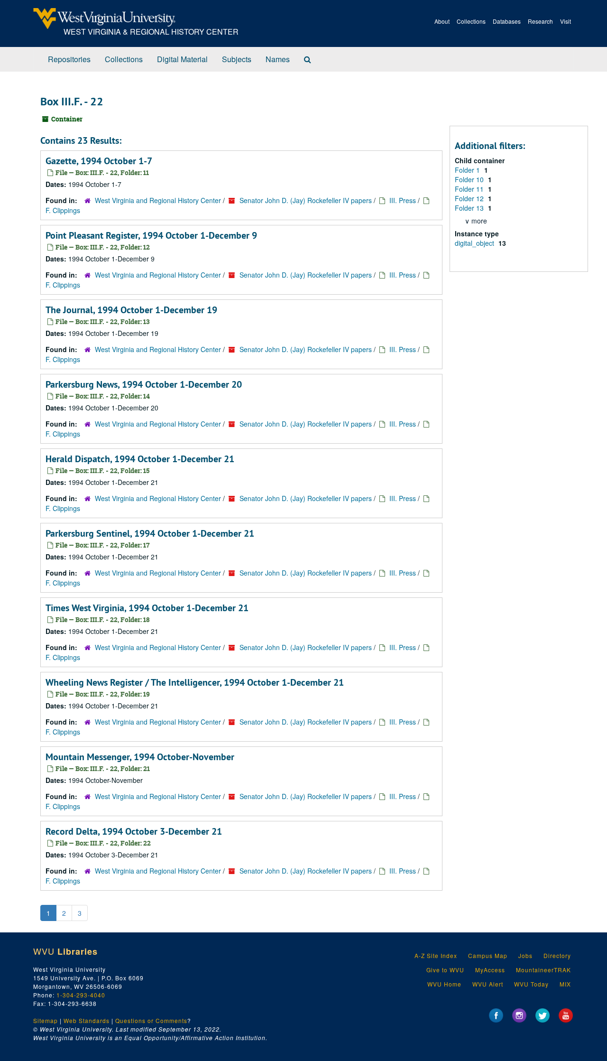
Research (540, 21)
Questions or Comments (151, 1020)
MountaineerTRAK (543, 970)
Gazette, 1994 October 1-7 (99, 161)
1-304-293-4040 (80, 995)
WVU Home (444, 984)
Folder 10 (470, 179)
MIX (565, 984)
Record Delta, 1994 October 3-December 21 (134, 831)
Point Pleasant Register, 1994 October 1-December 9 (151, 235)
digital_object (475, 243)
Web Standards (87, 1020)
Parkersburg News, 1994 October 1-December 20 (144, 384)
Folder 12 (470, 198)
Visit (565, 21)
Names (278, 59)
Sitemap (45, 1020)
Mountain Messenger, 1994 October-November (140, 757)
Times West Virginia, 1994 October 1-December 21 (147, 608)
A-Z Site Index (435, 955)
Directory (557, 955)
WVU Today (531, 984)
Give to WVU (445, 970)
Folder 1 (468, 170)
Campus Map (487, 955)
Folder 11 (470, 189)
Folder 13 (470, 208)
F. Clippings (63, 210)
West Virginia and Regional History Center (158, 200)
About (442, 21)
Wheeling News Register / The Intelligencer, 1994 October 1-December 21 (195, 682)
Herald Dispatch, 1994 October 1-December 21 (140, 459)
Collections (471, 21)
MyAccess (490, 970)
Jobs (525, 955)
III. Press (402, 200)
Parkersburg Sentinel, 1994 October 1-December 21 (150, 533)
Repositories (69, 59)
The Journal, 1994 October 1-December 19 (131, 310)
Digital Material (182, 59)
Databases (507, 21)
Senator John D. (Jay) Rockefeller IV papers (305, 200)
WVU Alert (487, 984)
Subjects (236, 59)
